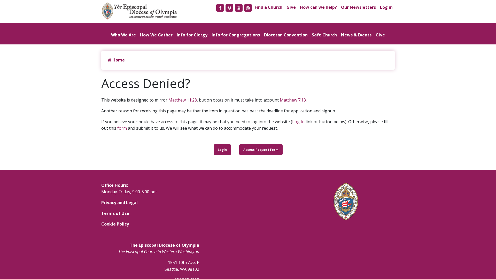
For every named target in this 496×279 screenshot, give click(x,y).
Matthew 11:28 (182, 100)
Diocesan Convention (286, 35)
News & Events (356, 35)
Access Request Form (260, 150)
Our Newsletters (358, 7)
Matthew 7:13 (293, 100)
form (122, 128)
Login (222, 150)
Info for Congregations (236, 35)
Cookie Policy (115, 224)
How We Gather (156, 35)
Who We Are (123, 35)
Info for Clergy (192, 35)
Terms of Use (115, 213)
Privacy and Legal (119, 202)
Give (291, 7)
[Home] (142, 11)
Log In (298, 122)
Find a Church (268, 7)
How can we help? (318, 7)
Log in (386, 7)
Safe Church (324, 35)
